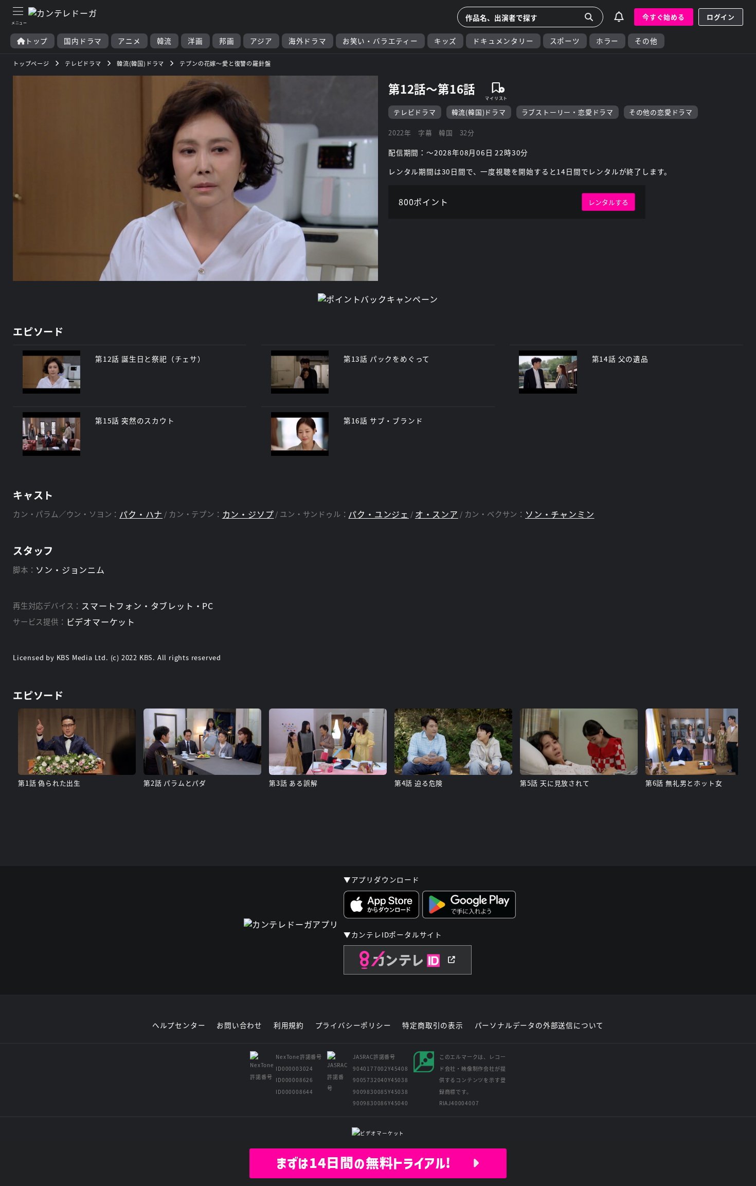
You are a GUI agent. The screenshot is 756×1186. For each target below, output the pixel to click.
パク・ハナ (141, 514)
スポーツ (565, 41)
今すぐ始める (663, 17)
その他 (646, 41)
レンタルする (608, 202)
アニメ (129, 41)
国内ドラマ (83, 41)
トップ (36, 41)
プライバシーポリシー (353, 1025)
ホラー (607, 41)
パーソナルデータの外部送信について (539, 1025)
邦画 (227, 41)
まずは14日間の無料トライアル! (374, 1163)
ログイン (721, 17)
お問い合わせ (239, 1025)
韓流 (164, 41)
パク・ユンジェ (378, 514)
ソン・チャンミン (559, 514)
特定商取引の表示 (432, 1025)
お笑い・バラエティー (380, 41)
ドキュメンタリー (503, 41)
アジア (261, 41)
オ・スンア (436, 514)
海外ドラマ (308, 41)
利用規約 (289, 1025)
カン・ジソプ (248, 514)
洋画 (195, 41)
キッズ (445, 41)
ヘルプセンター (179, 1025)
